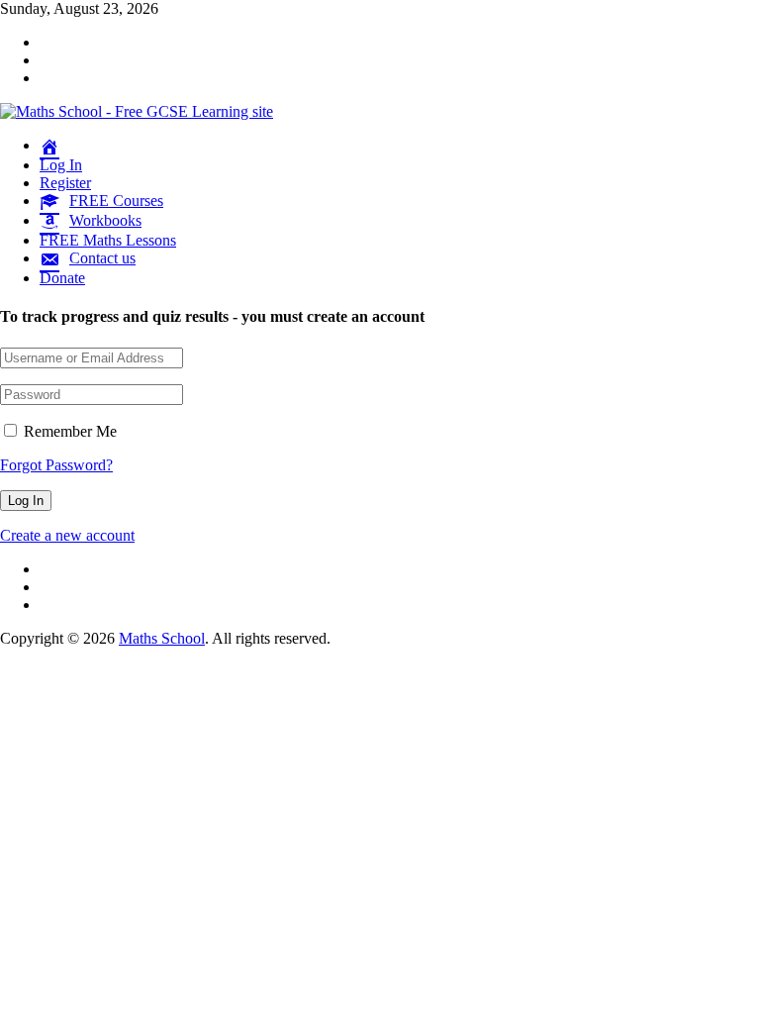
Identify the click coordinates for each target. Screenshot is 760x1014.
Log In (61, 164)
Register (65, 182)
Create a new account (67, 535)
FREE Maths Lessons (108, 240)
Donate (62, 277)
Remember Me (68, 431)
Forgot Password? (56, 464)
